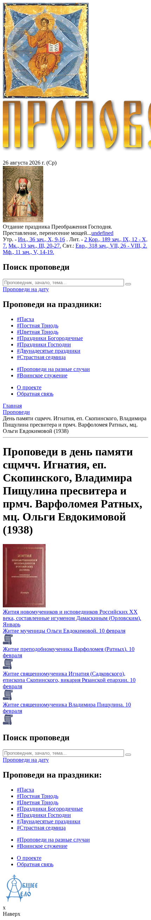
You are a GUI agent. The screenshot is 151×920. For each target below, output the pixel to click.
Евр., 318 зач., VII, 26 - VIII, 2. (111, 246)
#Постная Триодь (37, 325)
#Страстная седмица (41, 357)
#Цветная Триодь (37, 332)
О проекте (29, 387)
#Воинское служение (42, 375)
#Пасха (25, 319)
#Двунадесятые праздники (48, 351)
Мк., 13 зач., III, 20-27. (34, 246)
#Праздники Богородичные (50, 338)
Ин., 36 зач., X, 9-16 (41, 239)
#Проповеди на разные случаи (53, 369)
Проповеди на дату (26, 289)
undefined (102, 233)
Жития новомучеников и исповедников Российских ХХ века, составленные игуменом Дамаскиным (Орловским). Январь (72, 618)
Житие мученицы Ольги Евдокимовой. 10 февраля (64, 631)
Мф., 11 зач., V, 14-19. (28, 252)
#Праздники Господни (44, 344)
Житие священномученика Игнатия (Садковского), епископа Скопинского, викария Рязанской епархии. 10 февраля (69, 680)
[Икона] (23, 220)
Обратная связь (35, 394)
